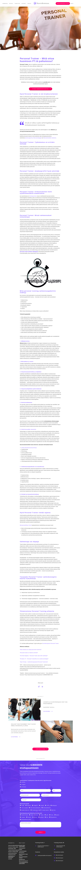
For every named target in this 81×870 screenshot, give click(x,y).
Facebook (29, 805)
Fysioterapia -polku (12, 848)
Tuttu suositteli (24, 807)
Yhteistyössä (21, 852)
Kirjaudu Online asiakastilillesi (22, 846)
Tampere (23, 817)
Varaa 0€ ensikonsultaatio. (13, 845)
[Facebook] (42, 687)
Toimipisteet (17, 3)
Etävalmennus (54, 817)
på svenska (23, 786)
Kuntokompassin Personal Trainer (50, 643)
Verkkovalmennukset (12, 853)
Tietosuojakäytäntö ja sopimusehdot (23, 863)
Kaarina (57, 815)
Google (22, 805)
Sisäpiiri (20, 849)
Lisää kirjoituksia (40, 749)
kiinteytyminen (33, 196)
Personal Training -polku (13, 847)
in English (23, 784)
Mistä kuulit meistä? (25, 803)
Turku (52, 815)
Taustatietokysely (22, 851)
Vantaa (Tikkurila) (34, 815)
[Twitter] (39, 687)
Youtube (42, 805)
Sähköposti (54, 805)
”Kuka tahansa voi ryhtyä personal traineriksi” (30, 649)
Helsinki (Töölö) (24, 815)
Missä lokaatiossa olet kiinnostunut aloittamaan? (31, 813)
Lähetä (40, 832)
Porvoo (41, 815)
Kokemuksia (5, 3)
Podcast (29, 3)
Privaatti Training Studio (13, 851)
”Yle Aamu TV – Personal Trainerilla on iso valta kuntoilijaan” (34, 658)
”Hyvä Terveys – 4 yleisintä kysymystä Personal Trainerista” (34, 662)
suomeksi (23, 782)
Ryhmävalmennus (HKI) (26, 819)
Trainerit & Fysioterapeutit (13, 850)
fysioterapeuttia (29, 137)
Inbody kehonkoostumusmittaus (29, 447)
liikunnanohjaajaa (37, 137)
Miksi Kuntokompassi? (23, 860)
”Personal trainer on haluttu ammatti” (29, 652)
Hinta (72, 3)
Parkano (29, 817)
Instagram (35, 805)
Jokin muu (53, 810)
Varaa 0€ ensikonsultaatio (63, 3)
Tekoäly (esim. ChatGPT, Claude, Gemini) (40, 810)
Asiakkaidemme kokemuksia (11, 857)
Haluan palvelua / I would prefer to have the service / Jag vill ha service (35, 780)
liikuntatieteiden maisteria (49, 137)
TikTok (47, 805)
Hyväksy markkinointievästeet (40, 88)
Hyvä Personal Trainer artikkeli (23, 855)
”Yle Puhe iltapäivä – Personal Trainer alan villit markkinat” (34, 655)
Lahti (47, 815)
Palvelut (11, 3)
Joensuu (35, 817)
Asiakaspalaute (22, 848)
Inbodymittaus (22, 859)
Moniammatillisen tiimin (25, 525)
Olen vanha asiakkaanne (35, 807)
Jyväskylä (42, 817)
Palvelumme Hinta (12, 854)
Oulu (47, 817)
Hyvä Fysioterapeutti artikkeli (23, 857)
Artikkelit (24, 3)
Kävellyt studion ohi (25, 810)
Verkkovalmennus (47, 807)
